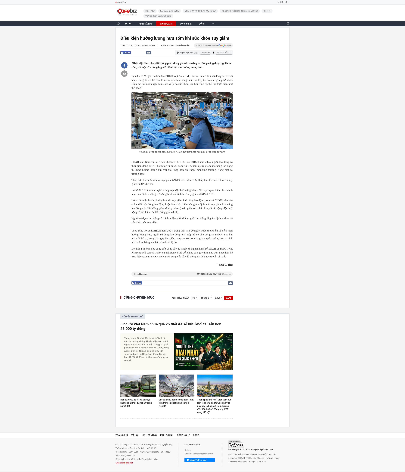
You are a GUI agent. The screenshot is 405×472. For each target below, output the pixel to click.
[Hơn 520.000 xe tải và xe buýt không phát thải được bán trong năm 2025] (138, 386)
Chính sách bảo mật (124, 463)
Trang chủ (121, 435)
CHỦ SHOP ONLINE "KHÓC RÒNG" (200, 11)
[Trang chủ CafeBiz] (118, 23)
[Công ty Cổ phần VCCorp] (236, 444)
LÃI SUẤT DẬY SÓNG (169, 11)
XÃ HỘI (128, 24)
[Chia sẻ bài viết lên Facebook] (124, 65)
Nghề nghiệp (183, 45)
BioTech (267, 11)
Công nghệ (183, 435)
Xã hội (134, 435)
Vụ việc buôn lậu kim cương (158, 16)
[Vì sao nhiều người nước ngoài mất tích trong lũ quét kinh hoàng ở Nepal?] (176, 386)
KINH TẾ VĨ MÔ (146, 24)
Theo (182, 274)
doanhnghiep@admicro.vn (201, 454)
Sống (196, 435)
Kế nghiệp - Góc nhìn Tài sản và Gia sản (240, 11)
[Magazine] (120, 2)
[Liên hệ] (148, 52)
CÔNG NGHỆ (185, 24)
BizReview (150, 11)
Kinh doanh (167, 45)
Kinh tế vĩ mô (149, 435)
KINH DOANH (166, 24)
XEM (228, 298)
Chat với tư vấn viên (198, 460)
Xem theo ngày (180, 298)
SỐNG (202, 24)
